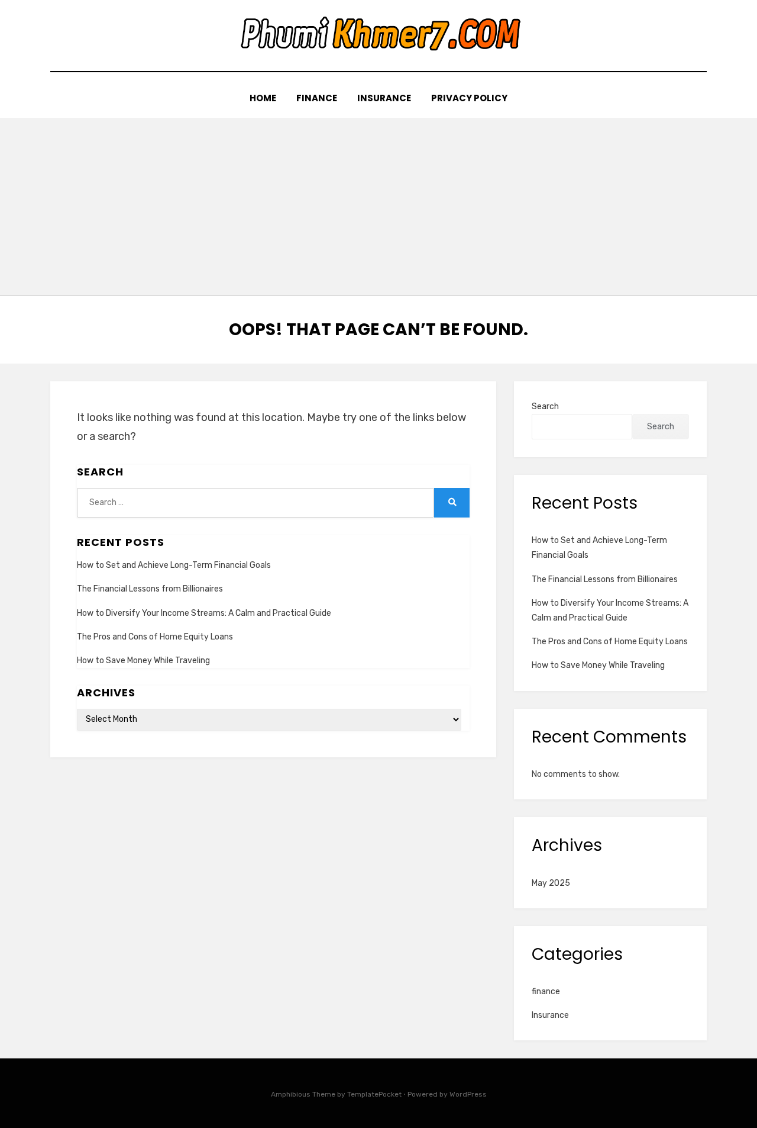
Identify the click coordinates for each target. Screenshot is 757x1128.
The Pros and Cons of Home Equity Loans (155, 637)
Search (545, 406)
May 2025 (551, 883)
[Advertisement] (378, 207)
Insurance (384, 98)
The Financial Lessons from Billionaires (150, 589)
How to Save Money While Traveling (143, 660)
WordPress (468, 1094)
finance (316, 98)
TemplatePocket (374, 1094)
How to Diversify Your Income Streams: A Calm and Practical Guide (204, 613)
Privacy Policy (469, 98)
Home (263, 98)
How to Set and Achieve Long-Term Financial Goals (174, 565)
